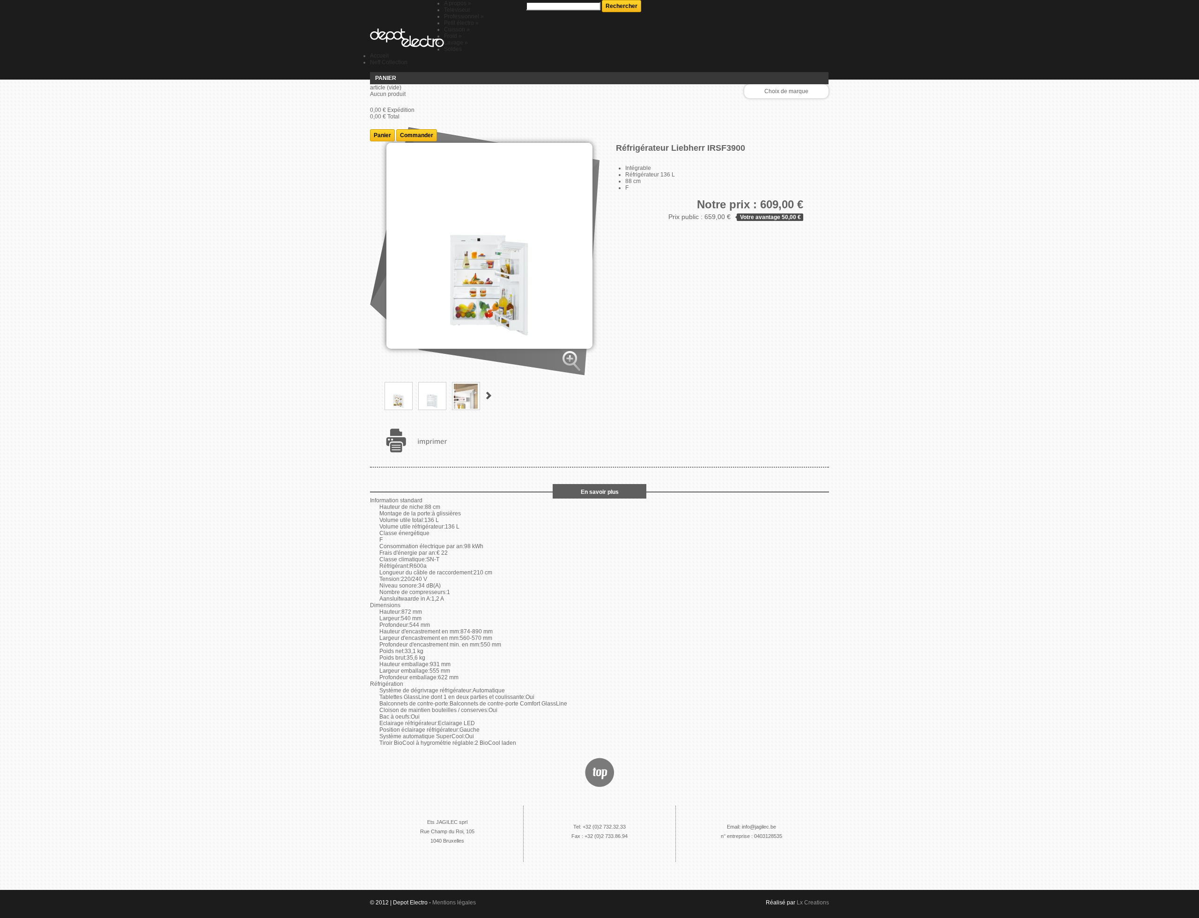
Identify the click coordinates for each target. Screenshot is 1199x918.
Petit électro (461, 23)
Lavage (456, 42)
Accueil (379, 55)
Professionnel (464, 16)
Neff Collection (388, 62)
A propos (457, 3)
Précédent (374, 395)
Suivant (489, 395)
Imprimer (418, 440)
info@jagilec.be (759, 827)
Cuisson (457, 29)
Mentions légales (454, 902)
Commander (416, 135)
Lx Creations (813, 902)
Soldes (453, 49)
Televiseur (457, 10)
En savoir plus (600, 492)
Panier (385, 78)
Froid (453, 36)
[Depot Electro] (407, 38)
